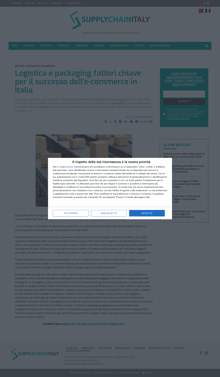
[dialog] (110, 188)
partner (70, 167)
